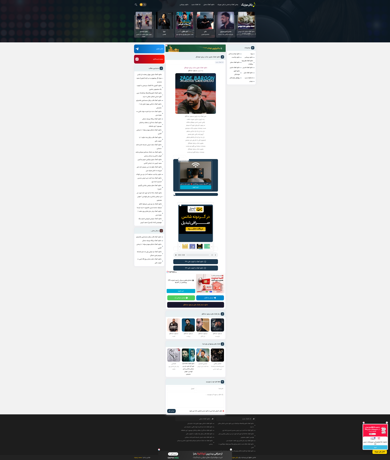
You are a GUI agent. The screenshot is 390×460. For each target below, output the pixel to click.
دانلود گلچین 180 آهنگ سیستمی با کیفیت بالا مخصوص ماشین (164, 34)
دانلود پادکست (236, 57)
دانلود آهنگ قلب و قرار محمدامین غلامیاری (148, 100)
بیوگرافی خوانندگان (235, 78)
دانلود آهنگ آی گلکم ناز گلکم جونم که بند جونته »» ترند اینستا (237, 451)
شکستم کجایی (246, 33)
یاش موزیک (234, 457)
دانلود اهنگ (203, 68)
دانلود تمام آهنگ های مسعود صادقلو (195, 305)
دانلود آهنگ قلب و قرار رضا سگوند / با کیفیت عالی (150, 139)
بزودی (251, 81)
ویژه (252, 54)
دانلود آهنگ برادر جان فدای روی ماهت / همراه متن (149, 213)
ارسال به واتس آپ (180, 298)
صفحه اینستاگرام (158, 59)
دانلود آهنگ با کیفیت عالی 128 (194, 268)
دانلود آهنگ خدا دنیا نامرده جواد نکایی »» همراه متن (148, 113)
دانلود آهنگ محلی (209, 5)
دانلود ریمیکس (184, 5)
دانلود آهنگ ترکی (248, 73)
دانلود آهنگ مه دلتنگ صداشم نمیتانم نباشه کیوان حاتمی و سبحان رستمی (149, 154)
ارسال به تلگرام (208, 298)
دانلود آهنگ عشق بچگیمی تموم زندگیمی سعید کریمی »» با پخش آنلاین (150, 161)
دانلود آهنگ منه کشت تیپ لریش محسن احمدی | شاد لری (150, 180)
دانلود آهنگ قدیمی (248, 68)
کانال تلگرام (159, 49)
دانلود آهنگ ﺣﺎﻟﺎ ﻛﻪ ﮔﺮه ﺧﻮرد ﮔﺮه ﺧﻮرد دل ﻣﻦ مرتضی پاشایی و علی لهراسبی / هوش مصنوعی (149, 196)
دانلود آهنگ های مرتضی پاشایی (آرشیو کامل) (143, 33)
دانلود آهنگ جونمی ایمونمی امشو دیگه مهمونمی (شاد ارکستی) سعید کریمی (150, 220)
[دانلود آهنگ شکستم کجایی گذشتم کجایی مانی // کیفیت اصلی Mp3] (246, 20)
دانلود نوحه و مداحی (234, 54)
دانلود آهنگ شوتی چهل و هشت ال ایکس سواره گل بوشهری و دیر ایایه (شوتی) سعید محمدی (149, 78)
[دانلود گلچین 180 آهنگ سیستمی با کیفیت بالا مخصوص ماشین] (164, 20)
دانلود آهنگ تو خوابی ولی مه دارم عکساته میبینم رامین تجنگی (149, 254)
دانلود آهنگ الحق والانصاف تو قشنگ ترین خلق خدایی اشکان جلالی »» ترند (149, 95)
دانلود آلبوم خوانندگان (237, 73)
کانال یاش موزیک (379, 452)
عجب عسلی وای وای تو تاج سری (225, 33)
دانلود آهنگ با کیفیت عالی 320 (194, 262)
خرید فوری (196, 187)
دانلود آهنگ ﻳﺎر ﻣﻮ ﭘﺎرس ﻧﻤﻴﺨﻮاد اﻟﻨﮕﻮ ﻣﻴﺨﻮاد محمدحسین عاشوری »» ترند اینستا (149, 206)
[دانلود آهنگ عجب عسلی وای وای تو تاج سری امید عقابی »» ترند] (226, 20)
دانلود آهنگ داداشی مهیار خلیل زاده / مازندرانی (150, 106)
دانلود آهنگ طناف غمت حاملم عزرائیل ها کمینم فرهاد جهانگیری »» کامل (236, 446)
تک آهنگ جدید (195, 5)
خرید (375, 447)
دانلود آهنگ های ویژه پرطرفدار (247, 62)
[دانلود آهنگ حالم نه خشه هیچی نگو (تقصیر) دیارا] (205, 20)
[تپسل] (167, 46)
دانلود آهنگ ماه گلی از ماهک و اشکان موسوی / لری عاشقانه (150, 124)
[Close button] (387, 423)
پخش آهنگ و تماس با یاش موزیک (227, 5)
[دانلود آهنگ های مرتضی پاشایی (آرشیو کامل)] (144, 20)
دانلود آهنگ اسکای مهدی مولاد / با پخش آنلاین (148, 132)
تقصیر (205, 33)
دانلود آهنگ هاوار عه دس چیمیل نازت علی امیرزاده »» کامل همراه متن (149, 169)
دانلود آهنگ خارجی (235, 68)
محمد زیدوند (138, 457)
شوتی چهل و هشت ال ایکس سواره (185, 34)
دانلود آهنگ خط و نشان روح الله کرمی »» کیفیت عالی (149, 261)
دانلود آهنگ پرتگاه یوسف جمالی (151, 119)
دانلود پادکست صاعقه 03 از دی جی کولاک (148, 174)
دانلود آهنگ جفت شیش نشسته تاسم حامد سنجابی (148, 147)
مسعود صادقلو (192, 71)
